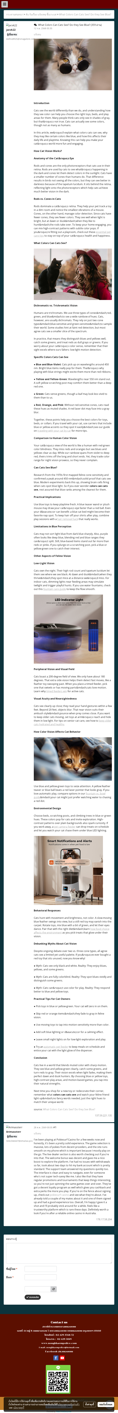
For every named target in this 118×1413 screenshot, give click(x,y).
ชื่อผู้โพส (11, 1269)
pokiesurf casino (59, 1195)
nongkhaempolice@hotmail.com (62, 1348)
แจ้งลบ (37, 34)
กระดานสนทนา (14, 14)
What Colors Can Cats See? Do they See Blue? (85, 14)
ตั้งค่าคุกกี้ (89, 1404)
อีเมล (10, 1277)
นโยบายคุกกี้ (18, 1407)
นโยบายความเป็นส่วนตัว (68, 1404)
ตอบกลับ (34, 1297)
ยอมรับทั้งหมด (105, 1404)
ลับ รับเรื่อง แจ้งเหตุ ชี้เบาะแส (41, 14)
